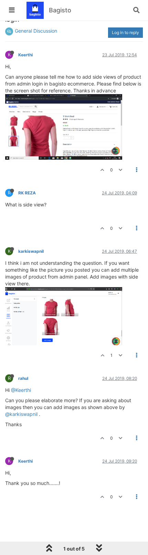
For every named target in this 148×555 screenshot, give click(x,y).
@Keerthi (21, 390)
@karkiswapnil (21, 414)
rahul (23, 378)
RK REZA (27, 192)
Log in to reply (125, 32)
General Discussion (36, 31)
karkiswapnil (31, 251)
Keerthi (25, 54)
